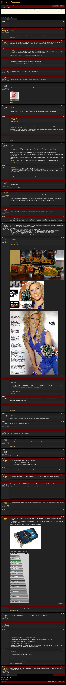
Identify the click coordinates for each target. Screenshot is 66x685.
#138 (63, 223)
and (13, 45)
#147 (63, 449)
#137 (63, 216)
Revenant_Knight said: (14, 118)
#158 (63, 629)
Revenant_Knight (4, 17)
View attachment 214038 (14, 244)
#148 (63, 458)
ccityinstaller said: (13, 192)
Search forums (8, 7)
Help (62, 681)
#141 (63, 396)
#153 (63, 509)
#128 (63, 83)
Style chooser (4, 681)
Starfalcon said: (13, 415)
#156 (63, 613)
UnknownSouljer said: (14, 167)
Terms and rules (53, 681)
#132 (63, 143)
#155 (63, 606)
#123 (63, 40)
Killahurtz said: (13, 239)
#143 (63, 413)
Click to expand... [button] (37, 388)
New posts (9, 5)
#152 (63, 500)
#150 (63, 474)
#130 (63, 116)
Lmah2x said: (12, 50)
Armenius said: (13, 439)
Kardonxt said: (13, 651)
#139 (63, 237)
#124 (63, 48)
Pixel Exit (27, 683)
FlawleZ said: (12, 107)
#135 (63, 190)
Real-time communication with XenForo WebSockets (36, 683)
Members (14, 5)
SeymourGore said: (13, 145)
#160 (63, 666)
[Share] (61, 21)
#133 (63, 165)
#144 (63, 421)
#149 (63, 467)
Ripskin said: (12, 30)
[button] (11, 6)
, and (14, 187)
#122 (63, 28)
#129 (63, 105)
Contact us (49, 681)
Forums (4, 5)
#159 (63, 649)
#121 (63, 21)
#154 (63, 516)
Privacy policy (59, 681)
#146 (63, 437)
